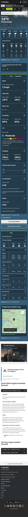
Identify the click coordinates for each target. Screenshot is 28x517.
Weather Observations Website (7, 474)
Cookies (2, 492)
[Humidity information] (24, 115)
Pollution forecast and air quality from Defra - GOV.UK (13, 192)
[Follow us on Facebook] (11, 505)
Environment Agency (8, 376)
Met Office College (5, 469)
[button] (14, 320)
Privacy (2, 495)
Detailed (9, 9)
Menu (25, 2)
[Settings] (21, 2)
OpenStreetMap (23, 332)
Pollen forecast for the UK (8, 211)
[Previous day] (3, 76)
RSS (2, 497)
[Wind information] (25, 250)
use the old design (19, 5)
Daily (3, 9)
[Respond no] (7, 69)
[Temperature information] (25, 275)
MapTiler (17, 332)
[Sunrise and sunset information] (24, 165)
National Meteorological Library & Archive (9, 472)
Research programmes (5, 481)
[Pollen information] (24, 198)
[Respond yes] (4, 69)
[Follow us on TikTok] (14, 505)
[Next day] (6, 76)
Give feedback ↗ (9, 5)
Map (15, 9)
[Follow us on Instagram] (17, 505)
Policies (2, 488)
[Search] (25, 13)
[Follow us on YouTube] (8, 505)
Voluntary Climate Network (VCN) (8, 477)
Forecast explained (5, 217)
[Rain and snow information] (25, 291)
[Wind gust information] (24, 80)
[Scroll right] (25, 40)
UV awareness (5, 145)
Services (2, 483)
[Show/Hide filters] (25, 236)
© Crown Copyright (14, 508)
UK (19, 9)
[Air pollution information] (24, 178)
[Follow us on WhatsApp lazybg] (23, 505)
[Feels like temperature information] (24, 93)
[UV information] (24, 128)
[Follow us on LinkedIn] (20, 505)
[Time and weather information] (25, 240)
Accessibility (3, 490)
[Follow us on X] (5, 505)
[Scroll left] (21, 40)
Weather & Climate (5, 479)
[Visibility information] (24, 151)
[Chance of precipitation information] (24, 106)
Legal (2, 494)
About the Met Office (5, 485)
